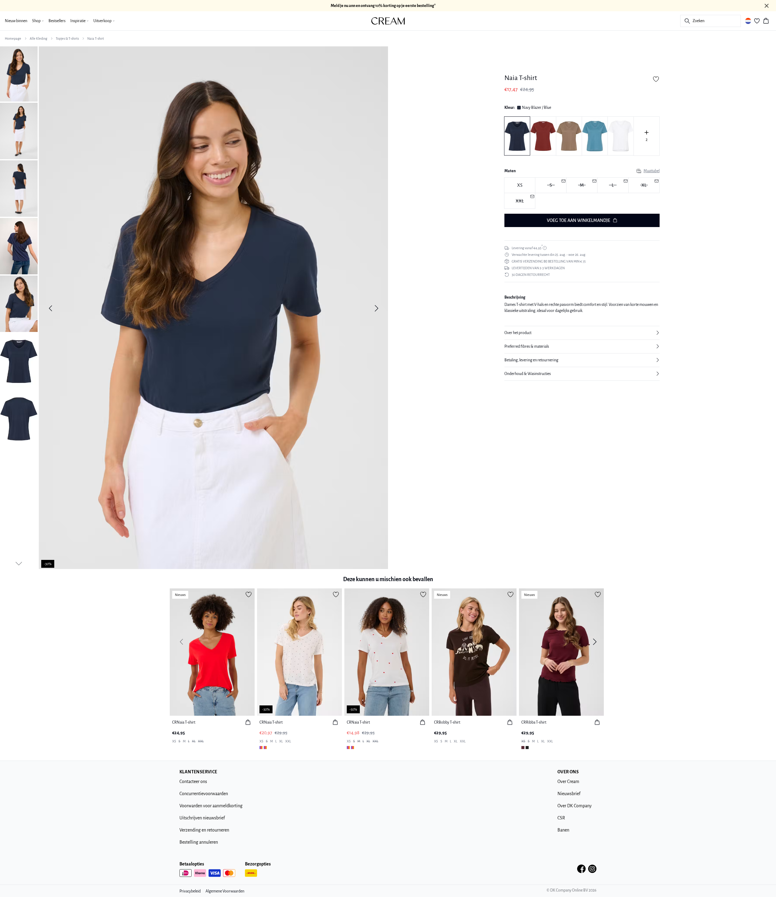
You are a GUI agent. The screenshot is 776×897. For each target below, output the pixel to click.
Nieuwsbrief (568, 793)
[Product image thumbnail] (19, 73)
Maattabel (652, 171)
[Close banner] (766, 5)
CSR (561, 817)
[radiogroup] (582, 193)
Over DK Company (574, 805)
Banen (563, 830)
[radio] (519, 185)
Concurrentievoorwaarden (203, 793)
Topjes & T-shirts (67, 38)
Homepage (13, 38)
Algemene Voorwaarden (225, 891)
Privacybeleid (190, 891)
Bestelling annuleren (198, 842)
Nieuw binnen (16, 21)
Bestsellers (56, 21)
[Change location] (748, 21)
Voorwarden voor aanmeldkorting (210, 805)
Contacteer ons (193, 781)
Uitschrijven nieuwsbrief (202, 817)
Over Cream (568, 781)
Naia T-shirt (95, 38)
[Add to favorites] (656, 79)
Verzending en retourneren (204, 830)
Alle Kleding (38, 38)
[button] (582, 333)
